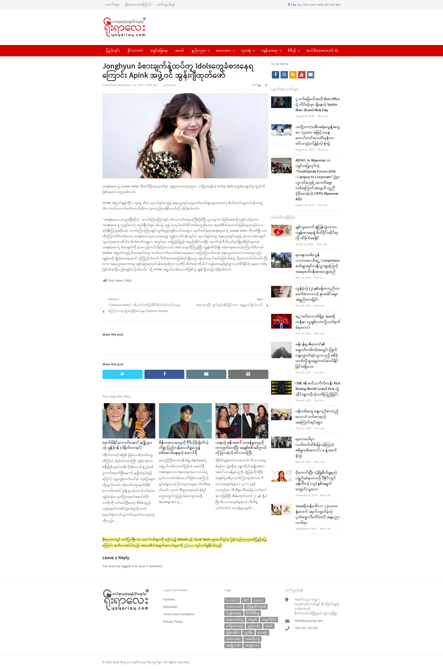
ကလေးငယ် (233, 606)
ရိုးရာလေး (126, 662)
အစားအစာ (233, 639)
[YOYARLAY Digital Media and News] (130, 27)
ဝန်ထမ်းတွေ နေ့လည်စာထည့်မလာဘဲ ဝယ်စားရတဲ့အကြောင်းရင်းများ (317, 417)
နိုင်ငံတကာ (135, 50)
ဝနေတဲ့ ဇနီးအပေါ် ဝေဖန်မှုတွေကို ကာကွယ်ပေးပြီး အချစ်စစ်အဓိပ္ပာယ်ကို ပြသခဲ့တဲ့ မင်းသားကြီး (241, 448)
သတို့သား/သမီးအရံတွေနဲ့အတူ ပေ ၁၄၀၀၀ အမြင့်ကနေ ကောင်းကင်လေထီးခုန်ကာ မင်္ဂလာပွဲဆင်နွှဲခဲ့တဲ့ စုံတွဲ (318, 135)
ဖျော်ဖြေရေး (159, 50)
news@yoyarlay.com (308, 621)
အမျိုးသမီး (233, 645)
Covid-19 (232, 600)
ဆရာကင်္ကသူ (234, 619)
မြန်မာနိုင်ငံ (232, 632)
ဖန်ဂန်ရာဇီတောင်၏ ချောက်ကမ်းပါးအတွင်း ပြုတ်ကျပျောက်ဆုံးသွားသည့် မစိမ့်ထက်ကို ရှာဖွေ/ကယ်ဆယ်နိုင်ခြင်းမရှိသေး (317, 356)
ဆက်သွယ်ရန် (166, 4)
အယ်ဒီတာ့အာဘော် (320, 50)
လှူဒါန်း (248, 632)
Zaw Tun (323, 205)
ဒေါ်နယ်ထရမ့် (234, 626)
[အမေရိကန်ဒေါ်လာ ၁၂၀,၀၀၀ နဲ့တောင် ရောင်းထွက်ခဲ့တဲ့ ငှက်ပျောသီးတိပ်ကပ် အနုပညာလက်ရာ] (281, 506)
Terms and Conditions (178, 614)
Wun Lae (323, 116)
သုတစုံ (246, 50)
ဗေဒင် (179, 50)
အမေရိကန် (252, 639)
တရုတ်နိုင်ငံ (269, 619)
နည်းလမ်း (254, 626)
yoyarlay (170, 85)
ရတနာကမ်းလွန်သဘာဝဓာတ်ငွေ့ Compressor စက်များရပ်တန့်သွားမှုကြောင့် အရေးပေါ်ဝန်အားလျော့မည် (318, 263)
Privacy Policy (173, 621)
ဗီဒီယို (292, 50)
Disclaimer (170, 607)
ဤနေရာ (189, 545)
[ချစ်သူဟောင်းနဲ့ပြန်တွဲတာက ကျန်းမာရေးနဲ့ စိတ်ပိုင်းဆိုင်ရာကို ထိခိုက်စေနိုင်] (281, 227)
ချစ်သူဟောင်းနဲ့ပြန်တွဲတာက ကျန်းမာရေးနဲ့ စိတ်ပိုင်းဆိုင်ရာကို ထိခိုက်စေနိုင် (317, 232)
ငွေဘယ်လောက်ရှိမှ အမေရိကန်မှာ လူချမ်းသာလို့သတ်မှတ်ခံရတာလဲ (318, 322)
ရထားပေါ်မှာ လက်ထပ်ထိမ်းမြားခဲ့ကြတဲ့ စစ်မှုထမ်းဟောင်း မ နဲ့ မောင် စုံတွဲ (316, 447)
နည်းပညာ (199, 50)
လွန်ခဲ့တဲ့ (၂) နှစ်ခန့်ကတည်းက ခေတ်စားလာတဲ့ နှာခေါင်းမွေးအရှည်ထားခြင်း (318, 294)
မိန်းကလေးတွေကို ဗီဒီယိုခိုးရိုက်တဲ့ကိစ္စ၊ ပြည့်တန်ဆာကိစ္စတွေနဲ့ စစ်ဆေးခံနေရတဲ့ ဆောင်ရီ (184, 448)
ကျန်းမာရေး (269, 50)
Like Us (295, 5)
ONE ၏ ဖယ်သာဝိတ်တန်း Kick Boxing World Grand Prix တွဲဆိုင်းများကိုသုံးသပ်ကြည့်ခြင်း (318, 389)
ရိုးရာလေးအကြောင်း (138, 4)
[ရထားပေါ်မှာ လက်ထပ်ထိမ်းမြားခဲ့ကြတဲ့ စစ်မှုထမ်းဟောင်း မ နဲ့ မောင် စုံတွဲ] (281, 439)
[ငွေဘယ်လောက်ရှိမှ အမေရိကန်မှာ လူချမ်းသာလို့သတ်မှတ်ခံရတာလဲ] (281, 316)
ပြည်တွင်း (113, 50)
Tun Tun (319, 278)
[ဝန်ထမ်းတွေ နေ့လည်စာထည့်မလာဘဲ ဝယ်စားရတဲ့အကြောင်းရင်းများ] (281, 411)
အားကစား (223, 50)
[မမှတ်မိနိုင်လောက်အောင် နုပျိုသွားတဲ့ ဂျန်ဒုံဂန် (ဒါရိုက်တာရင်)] (128, 406)
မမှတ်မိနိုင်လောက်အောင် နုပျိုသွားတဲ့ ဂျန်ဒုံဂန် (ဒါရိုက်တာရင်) (127, 445)
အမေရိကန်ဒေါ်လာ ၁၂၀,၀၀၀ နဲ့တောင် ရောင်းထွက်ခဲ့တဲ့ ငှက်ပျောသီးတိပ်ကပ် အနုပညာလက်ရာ (318, 514)
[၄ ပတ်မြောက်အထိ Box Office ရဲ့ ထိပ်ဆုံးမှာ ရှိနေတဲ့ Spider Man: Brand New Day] (281, 99)
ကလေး (258, 600)
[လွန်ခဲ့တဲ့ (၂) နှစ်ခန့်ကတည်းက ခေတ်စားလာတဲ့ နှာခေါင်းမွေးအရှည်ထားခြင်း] (281, 288)
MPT (246, 600)
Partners (169, 599)
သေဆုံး (262, 632)
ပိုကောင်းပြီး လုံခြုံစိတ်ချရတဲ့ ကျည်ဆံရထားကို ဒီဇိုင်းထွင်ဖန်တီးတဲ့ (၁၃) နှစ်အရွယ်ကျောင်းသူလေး (316, 481)
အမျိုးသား (252, 645)
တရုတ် (252, 619)
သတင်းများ (112, 4)
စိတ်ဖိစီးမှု (252, 613)
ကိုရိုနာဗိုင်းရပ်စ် (256, 606)
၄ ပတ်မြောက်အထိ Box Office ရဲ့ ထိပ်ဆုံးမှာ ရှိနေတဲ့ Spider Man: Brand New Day (318, 104)
